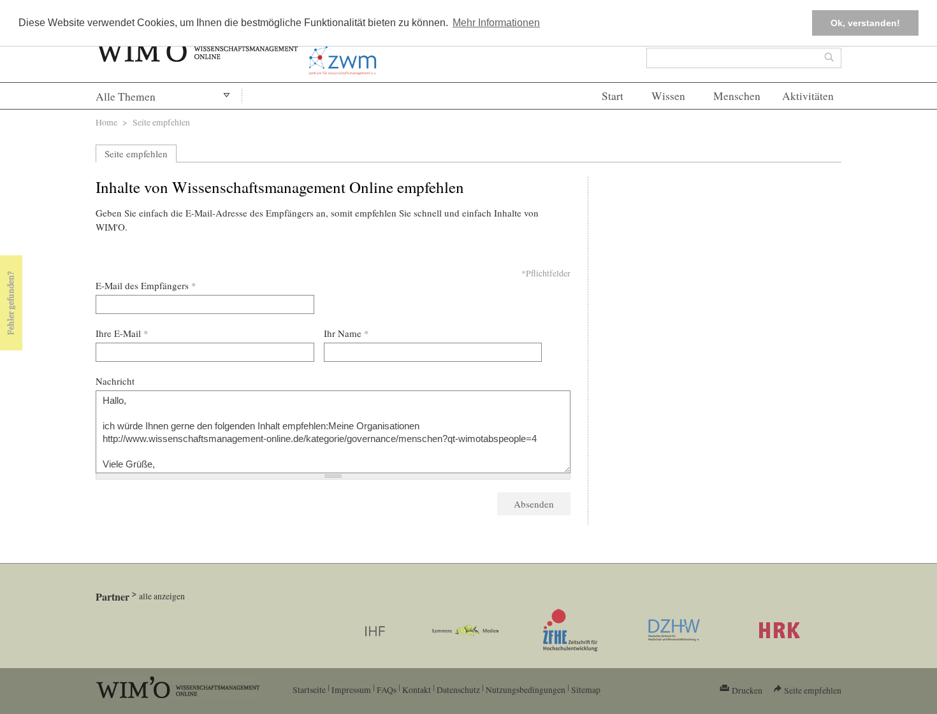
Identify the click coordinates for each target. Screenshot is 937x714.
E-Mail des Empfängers (146, 285)
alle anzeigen (162, 596)
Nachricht (115, 381)
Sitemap (585, 689)
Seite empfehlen (136, 153)
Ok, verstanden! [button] (865, 23)
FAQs (386, 689)
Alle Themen (126, 96)
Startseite (309, 689)
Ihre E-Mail (122, 333)
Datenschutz (458, 689)
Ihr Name (346, 333)
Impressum (351, 689)
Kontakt (416, 689)
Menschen (736, 96)
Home (106, 122)
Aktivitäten (808, 96)
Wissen (668, 96)
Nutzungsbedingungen (525, 689)
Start (612, 96)
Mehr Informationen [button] (496, 22)
